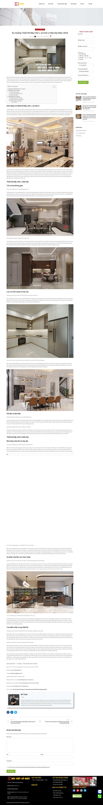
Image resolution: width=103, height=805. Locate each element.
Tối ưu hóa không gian (14, 92)
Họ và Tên (80, 34)
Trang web (9, 760)
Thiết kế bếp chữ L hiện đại (14, 90)
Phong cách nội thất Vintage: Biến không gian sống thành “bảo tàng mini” (89, 107)
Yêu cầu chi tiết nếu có (83, 75)
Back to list (40, 721)
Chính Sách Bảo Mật (58, 782)
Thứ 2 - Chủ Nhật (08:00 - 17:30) (39, 780)
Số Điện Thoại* (81, 40)
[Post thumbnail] (78, 99)
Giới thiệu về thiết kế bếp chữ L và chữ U (16, 88)
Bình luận (9, 737)
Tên (7, 754)
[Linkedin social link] (11, 712)
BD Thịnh (38, 36)
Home (45, 20)
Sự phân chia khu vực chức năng (16, 99)
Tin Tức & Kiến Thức (54, 20)
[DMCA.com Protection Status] (77, 795)
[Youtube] (77, 790)
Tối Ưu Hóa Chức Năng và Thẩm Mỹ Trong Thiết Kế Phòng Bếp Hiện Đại (30, 689)
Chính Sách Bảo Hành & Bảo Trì (60, 780)
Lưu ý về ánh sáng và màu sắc (16, 93)
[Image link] (19, 778)
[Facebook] (74, 790)
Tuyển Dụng (78, 135)
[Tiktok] (81, 790)
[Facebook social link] (8, 712)
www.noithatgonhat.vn (16, 670)
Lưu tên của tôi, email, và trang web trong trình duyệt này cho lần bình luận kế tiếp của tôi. (29, 767)
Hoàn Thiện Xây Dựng (58, 793)
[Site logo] (20, 3)
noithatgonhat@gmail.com (16, 673)
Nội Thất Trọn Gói (57, 790)
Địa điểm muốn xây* (82, 46)
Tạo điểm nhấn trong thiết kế (16, 100)
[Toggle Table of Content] (53, 87)
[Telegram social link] (15, 712)
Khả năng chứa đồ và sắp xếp (16, 97)
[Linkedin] (85, 790)
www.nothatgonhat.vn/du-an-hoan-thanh (29, 683)
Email (42, 754)
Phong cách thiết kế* (83, 69)
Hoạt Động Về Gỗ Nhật (81, 130)
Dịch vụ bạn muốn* (82, 63)
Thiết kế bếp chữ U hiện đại (14, 96)
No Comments (91, 102)
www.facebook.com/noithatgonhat (20, 686)
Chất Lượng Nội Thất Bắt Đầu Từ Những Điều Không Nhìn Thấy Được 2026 (89, 98)
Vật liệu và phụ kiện (14, 94)
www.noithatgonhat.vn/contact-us (25, 679)
